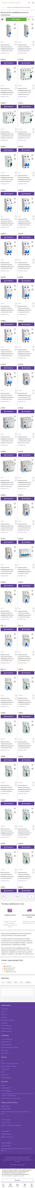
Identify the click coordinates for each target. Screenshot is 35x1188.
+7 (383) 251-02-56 (5, 1134)
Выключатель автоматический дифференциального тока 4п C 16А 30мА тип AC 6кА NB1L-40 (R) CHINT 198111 (24, 571)
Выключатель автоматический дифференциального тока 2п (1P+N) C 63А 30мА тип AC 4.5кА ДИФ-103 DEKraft (24, 701)
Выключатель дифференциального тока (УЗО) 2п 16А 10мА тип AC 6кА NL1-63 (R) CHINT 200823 (25, 396)
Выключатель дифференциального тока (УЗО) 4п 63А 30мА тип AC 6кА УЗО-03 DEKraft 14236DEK (24, 135)
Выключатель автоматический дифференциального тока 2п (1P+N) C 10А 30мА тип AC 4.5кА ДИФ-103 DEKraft (7, 875)
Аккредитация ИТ (6, 1031)
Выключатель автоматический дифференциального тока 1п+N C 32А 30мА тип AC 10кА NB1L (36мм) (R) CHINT (7, 222)
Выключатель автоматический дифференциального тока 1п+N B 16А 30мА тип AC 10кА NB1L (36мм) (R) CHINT (7, 353)
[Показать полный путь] (3, 7)
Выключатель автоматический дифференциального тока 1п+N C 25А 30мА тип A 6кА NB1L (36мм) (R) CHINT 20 (24, 353)
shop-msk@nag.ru (6, 1091)
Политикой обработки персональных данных (13, 1176)
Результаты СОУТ (6, 1028)
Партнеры (4, 1023)
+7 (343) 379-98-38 (6, 1109)
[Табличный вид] (2, 19)
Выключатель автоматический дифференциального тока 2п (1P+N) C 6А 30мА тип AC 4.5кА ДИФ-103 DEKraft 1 (25, 875)
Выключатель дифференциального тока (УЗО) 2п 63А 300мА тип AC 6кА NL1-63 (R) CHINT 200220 (7, 527)
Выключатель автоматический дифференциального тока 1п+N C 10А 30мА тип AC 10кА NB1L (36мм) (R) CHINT (7, 309)
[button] (32, 19)
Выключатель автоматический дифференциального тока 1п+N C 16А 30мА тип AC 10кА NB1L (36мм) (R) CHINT (24, 266)
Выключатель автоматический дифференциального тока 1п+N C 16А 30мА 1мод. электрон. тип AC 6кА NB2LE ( (24, 48)
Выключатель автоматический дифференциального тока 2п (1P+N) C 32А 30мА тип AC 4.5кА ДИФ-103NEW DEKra (7, 788)
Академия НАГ (5, 1069)
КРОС (3, 1072)
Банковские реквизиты (8, 1020)
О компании (4, 1009)
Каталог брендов (6, 1026)
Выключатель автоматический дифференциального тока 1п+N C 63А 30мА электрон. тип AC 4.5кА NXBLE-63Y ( (7, 614)
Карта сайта (5, 1053)
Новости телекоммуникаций (9, 1063)
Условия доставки (6, 1044)
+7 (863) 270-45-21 (6, 1122)
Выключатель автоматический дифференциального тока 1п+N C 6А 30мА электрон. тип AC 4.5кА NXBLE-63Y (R (7, 701)
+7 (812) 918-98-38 (5, 1146)
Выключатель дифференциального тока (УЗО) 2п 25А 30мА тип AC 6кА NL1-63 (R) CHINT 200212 (7, 571)
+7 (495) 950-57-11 (5, 1088)
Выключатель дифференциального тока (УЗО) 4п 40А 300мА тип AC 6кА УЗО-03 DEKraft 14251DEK (7, 135)
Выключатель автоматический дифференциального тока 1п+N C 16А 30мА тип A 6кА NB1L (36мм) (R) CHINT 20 (7, 396)
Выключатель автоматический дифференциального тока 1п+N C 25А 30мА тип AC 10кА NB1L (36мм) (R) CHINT (24, 222)
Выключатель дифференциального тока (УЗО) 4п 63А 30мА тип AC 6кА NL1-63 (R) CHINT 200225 (24, 440)
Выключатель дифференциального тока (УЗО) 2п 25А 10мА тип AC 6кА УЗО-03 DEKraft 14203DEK (7, 178)
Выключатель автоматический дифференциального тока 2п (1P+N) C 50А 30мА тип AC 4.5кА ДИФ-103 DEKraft (7, 745)
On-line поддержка (7, 1039)
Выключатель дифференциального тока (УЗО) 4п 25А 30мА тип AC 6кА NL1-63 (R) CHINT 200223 (24, 483)
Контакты (4, 1017)
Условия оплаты (6, 1042)
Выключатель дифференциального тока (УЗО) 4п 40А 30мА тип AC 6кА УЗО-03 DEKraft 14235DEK (24, 91)
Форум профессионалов (8, 1066)
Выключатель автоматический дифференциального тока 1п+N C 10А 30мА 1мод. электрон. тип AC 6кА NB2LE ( (7, 91)
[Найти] (29, 3)
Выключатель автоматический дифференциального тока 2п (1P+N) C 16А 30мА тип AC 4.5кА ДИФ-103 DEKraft (24, 832)
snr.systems (4, 1074)
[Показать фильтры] (32, 19)
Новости (3, 1012)
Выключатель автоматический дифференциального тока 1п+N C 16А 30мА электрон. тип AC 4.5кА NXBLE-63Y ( (7, 658)
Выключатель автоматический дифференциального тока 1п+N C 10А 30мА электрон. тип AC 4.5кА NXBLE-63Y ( (25, 658)
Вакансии (4, 1014)
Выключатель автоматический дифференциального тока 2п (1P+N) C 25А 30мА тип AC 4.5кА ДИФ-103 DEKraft (24, 788)
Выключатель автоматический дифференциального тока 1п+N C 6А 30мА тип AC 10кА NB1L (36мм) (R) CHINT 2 (24, 309)
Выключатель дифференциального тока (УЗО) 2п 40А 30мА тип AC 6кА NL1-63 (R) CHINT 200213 (24, 527)
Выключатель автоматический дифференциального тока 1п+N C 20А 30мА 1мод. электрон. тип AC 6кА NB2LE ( (7, 48)
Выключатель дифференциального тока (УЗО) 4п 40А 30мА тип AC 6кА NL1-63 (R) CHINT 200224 (7, 483)
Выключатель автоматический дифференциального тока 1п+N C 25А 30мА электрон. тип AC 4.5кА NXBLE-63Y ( (25, 614)
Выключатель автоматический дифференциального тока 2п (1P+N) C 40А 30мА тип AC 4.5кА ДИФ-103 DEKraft (24, 745)
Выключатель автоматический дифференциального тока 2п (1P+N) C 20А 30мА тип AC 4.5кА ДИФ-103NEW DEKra (7, 832)
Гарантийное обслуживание (9, 1047)
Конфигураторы (6, 1077)
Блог (2, 1061)
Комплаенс (4, 1050)
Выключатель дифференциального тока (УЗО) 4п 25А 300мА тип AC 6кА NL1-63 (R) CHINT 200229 (7, 440)
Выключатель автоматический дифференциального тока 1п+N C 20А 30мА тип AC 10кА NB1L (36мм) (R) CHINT (7, 266)
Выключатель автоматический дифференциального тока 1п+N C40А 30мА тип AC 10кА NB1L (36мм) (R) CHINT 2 (24, 178)
